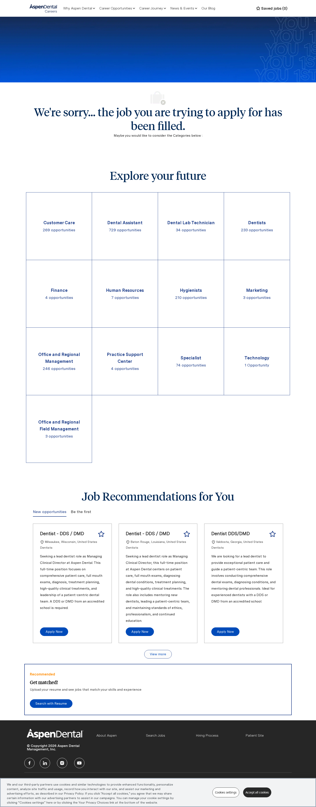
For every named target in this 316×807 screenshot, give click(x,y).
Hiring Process (207, 735)
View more (158, 654)
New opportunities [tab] (49, 511)
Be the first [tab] (81, 511)
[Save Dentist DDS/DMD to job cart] (272, 534)
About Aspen (106, 735)
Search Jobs (155, 735)
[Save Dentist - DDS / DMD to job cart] (101, 534)
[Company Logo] (43, 8)
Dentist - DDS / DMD (62, 533)
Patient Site (254, 735)
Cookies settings (226, 792)
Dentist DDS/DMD (230, 533)
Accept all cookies (257, 792)
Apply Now (54, 632)
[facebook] (29, 763)
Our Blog (208, 8)
